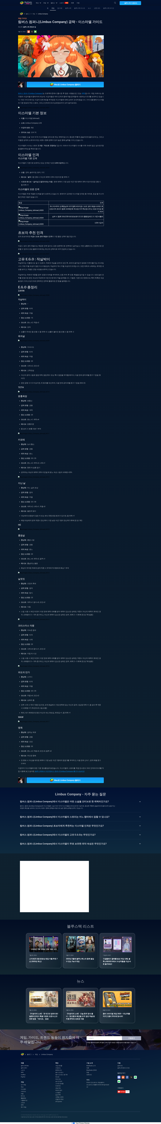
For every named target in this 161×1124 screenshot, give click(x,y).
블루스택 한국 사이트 (123, 1068)
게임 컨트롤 (58, 1065)
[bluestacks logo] (26, 3)
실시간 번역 (58, 1081)
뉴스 (89, 8)
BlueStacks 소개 (91, 1065)
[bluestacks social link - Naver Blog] (135, 1077)
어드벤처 (23, 1089)
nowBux (23, 1074)
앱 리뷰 (59, 8)
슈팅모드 (58, 1068)
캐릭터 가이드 (127, 205)
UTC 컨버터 (58, 1101)
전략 (22, 1105)
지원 (78, 3)
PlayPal (23, 1077)
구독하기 (131, 1038)
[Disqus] (54, 886)
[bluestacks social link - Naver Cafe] (118, 1081)
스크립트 (58, 1092)
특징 (37, 3)
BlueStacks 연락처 (91, 1070)
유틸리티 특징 (59, 1099)
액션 (22, 1087)
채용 (87, 1072)
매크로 (57, 1077)
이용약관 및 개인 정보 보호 (27, 1117)
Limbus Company (43, 14)
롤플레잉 (137, 205)
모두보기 (129, 192)
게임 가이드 (117, 41)
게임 (44, 3)
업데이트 (120, 1065)
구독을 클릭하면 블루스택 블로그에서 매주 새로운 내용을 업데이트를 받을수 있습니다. (111, 1042)
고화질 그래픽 (59, 1097)
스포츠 (23, 1102)
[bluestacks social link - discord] (118, 1077)
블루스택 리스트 (79, 8)
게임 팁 (117, 205)
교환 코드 (97, 8)
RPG (83, 93)
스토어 (64, 3)
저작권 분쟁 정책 (39, 1117)
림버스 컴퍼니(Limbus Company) (30, 93)
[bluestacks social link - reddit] (123, 1077)
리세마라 (58, 1086)
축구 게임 (23, 1107)
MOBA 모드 (58, 1070)
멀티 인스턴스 (59, 1072)
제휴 (72, 3)
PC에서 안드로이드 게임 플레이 (95, 1082)
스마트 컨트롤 (59, 1083)
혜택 (22, 1072)
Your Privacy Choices (82, 1123)
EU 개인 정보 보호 (48, 1117)
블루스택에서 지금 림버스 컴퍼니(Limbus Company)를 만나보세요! (60, 771)
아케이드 (23, 1091)
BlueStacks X (125, 209)
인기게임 (23, 1084)
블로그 (53, 3)
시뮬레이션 (24, 1100)
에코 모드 (58, 1079)
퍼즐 (22, 1093)
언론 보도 (89, 1074)
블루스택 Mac (25, 1065)
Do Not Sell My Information (60, 1117)
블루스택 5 (24, 1068)
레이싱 (23, 1096)
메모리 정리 (58, 1090)
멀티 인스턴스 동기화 (61, 1074)
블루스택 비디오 (108, 8)
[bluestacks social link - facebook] (127, 1077)
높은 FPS (58, 1095)
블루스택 (68, 8)
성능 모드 (58, 1088)
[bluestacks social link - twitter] (131, 1077)
